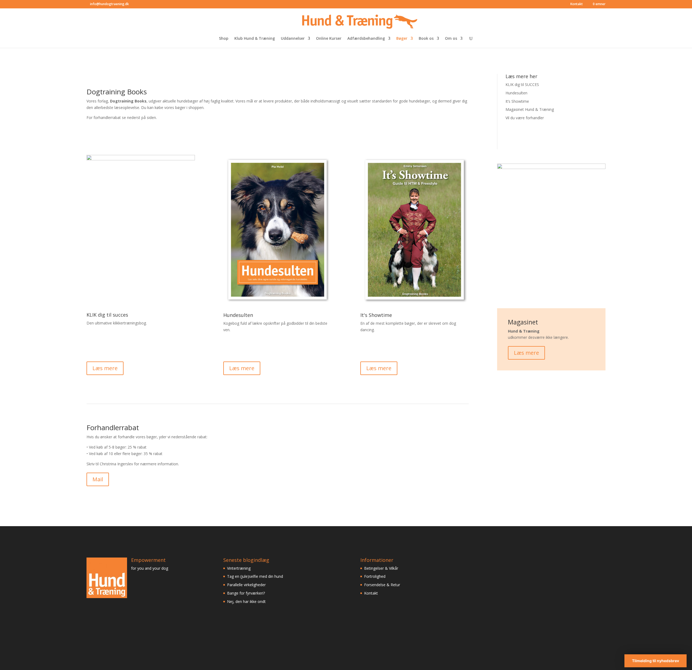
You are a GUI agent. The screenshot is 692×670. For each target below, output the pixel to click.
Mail (97, 479)
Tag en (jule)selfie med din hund (255, 576)
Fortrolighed (374, 576)
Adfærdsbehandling (366, 39)
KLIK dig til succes (107, 314)
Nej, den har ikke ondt (246, 601)
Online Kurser (328, 39)
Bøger (401, 39)
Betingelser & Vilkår (381, 568)
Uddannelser (293, 39)
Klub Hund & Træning (254, 39)
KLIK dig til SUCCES (522, 84)
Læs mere (105, 368)
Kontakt (576, 4)
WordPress (172, 662)
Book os (426, 39)
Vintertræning (239, 568)
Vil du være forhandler (524, 117)
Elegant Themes (124, 662)
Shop (223, 39)
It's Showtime (376, 315)
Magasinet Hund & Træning (529, 109)
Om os (451, 39)
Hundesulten (238, 315)
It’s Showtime (517, 101)
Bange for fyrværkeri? (246, 593)
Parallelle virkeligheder (246, 584)
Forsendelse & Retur (382, 584)
